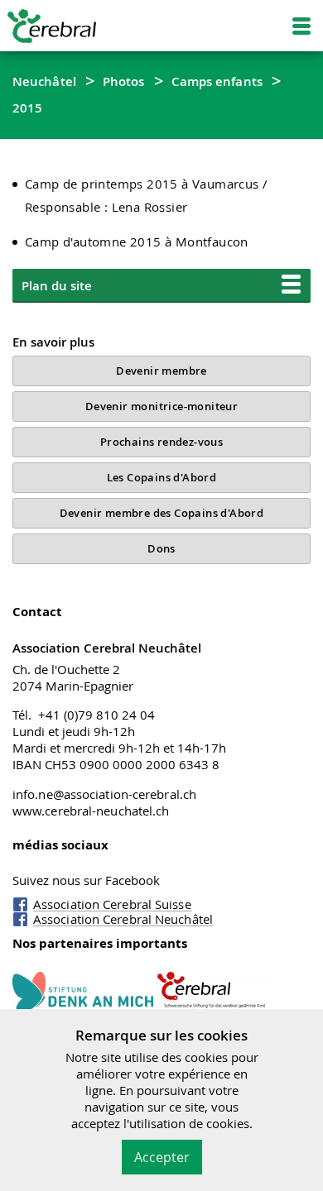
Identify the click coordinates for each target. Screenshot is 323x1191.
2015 (27, 107)
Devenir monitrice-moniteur (161, 406)
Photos (124, 81)
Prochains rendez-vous (161, 441)
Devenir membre (161, 370)
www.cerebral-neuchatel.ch (91, 810)
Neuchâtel (44, 81)
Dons (161, 548)
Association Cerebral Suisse (112, 904)
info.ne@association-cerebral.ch (104, 794)
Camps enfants (217, 81)
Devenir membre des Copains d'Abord (162, 512)
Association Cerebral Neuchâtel (123, 918)
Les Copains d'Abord (162, 477)
